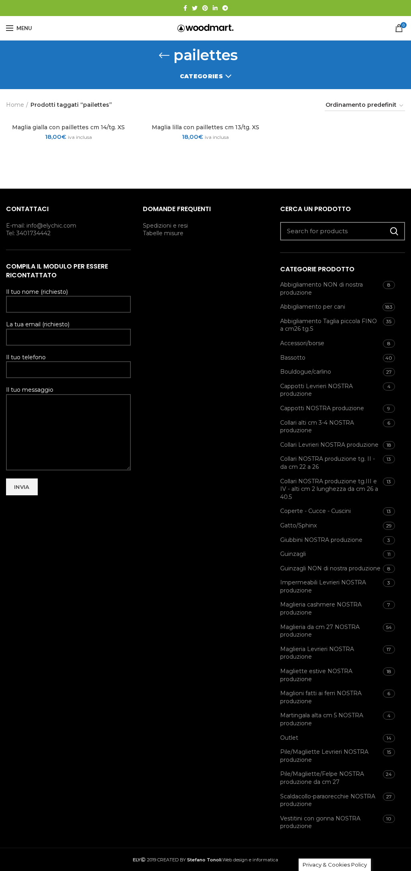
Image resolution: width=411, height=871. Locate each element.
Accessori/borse (302, 343)
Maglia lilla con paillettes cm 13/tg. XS (205, 127)
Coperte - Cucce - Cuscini (315, 511)
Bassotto (292, 357)
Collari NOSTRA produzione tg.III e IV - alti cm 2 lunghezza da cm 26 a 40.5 (329, 489)
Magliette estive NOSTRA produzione (316, 675)
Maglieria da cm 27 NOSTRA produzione (320, 631)
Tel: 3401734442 (28, 233)
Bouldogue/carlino (305, 371)
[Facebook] (185, 8)
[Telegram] (225, 8)
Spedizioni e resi (165, 225)
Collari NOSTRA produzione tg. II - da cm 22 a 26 (327, 462)
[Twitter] (194, 8)
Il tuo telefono (26, 357)
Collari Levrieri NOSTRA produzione (329, 444)
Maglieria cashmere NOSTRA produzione (321, 608)
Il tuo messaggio (29, 389)
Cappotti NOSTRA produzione (322, 408)
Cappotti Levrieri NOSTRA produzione (316, 390)
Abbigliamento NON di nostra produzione (321, 288)
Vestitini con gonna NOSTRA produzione (320, 822)
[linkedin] (215, 8)
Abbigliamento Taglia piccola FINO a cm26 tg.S (328, 325)
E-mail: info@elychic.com (41, 225)
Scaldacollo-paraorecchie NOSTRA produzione (327, 800)
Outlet (289, 737)
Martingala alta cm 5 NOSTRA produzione (321, 719)
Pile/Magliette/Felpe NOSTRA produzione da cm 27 (322, 778)
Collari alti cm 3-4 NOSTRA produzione (317, 426)
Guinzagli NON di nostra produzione (330, 568)
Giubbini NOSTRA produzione (321, 539)
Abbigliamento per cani (312, 306)
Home (15, 104)
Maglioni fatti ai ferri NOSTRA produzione (321, 697)
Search (394, 231)
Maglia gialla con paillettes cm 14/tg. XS (68, 127)
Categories (201, 76)
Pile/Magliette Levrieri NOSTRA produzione (324, 755)
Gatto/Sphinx (298, 525)
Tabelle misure (163, 233)
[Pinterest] (205, 8)
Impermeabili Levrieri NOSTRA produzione (323, 586)
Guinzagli (293, 554)
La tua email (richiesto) (37, 324)
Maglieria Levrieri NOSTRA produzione (317, 653)
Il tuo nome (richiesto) (37, 291)
